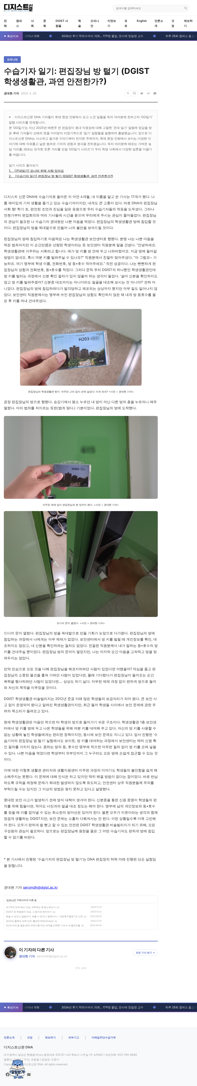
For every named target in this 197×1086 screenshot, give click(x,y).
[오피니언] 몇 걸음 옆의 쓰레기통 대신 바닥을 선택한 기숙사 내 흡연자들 (43, 925)
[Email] (29, 1074)
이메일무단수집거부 (104, 1037)
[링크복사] (148, 93)
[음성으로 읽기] (142, 93)
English (142, 21)
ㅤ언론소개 (9, 1037)
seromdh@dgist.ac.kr (40, 887)
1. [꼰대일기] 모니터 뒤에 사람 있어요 (36, 171)
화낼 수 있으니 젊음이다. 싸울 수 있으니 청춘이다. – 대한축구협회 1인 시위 (44, 916)
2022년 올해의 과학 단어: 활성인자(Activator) (29, 921)
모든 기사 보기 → (145, 952)
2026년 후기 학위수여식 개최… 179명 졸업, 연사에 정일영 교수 (78, 36)
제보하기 (50, 1037)
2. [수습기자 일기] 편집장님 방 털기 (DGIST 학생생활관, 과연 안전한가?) (61, 176)
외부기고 (73, 1037)
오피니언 (12, 59)
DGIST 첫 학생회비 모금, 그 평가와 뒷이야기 (29, 911)
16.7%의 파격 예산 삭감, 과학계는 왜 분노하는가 (31, 907)
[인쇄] (155, 93)
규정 (30, 1037)
